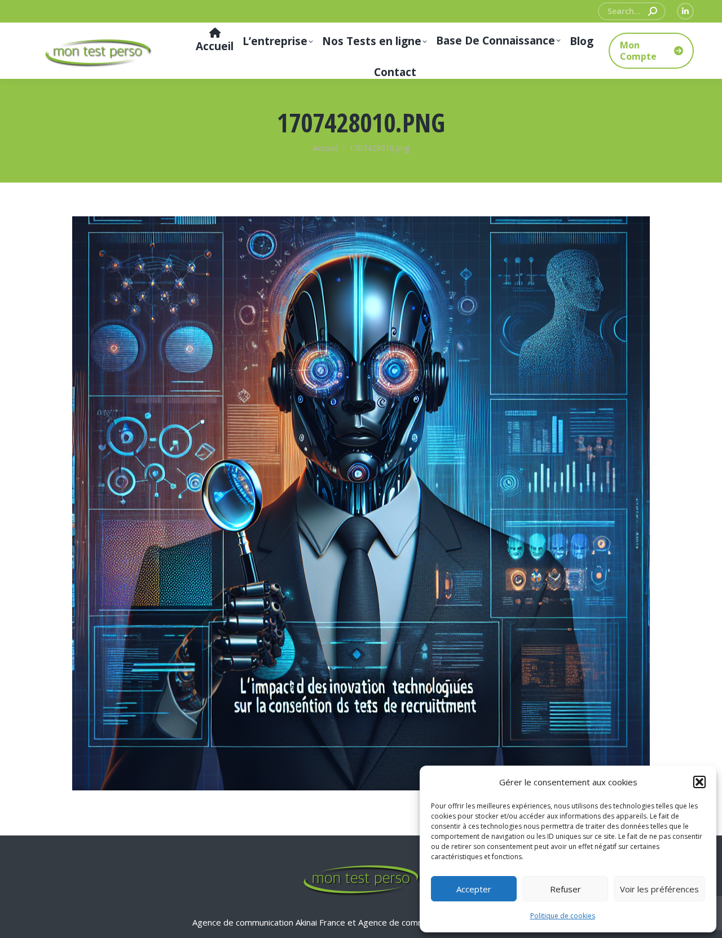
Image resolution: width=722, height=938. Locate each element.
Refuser (565, 889)
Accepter (473, 889)
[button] (699, 782)
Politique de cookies (562, 916)
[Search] (652, 11)
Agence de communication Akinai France (269, 922)
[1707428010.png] (361, 503)
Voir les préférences (659, 889)
